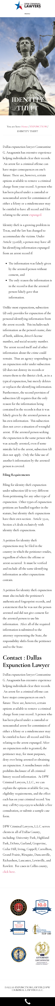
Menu (27, 14)
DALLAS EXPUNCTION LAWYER (27, 5)
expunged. (35, 215)
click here (9, 872)
